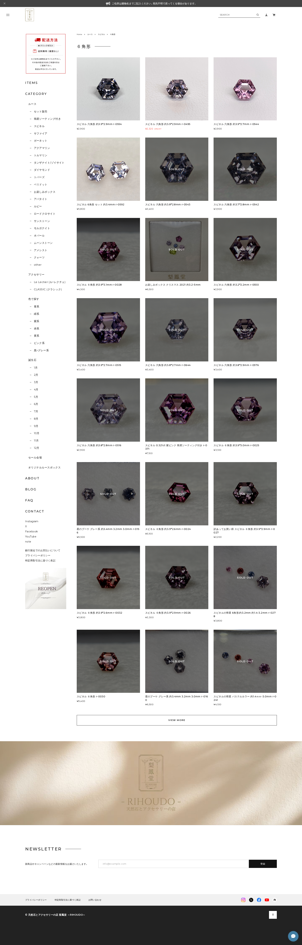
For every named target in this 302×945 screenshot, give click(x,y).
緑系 (36, 313)
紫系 (36, 321)
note (28, 541)
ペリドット (40, 184)
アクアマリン (42, 148)
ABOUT (32, 478)
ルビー (38, 206)
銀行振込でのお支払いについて (42, 550)
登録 (262, 863)
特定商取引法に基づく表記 (40, 560)
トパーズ (39, 177)
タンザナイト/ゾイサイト (49, 162)
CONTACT (34, 511)
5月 (36, 396)
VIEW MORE (176, 720)
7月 (36, 411)
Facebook (31, 531)
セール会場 (35, 457)
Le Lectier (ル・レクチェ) (50, 282)
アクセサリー (36, 274)
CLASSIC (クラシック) (48, 289)
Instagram (31, 521)
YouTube (30, 536)
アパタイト (40, 199)
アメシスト (40, 250)
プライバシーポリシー (37, 555)
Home (79, 34)
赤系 (36, 328)
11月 (36, 440)
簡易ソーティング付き (47, 118)
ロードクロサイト (44, 213)
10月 (36, 433)
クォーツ (39, 257)
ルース (32, 104)
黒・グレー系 (41, 350)
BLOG (31, 489)
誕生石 (32, 360)
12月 (36, 448)
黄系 (36, 335)
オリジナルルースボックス (44, 467)
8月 (36, 418)
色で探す (33, 299)
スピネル (39, 126)
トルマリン (40, 155)
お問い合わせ (94, 900)
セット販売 (40, 111)
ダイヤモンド (42, 169)
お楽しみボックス (44, 191)
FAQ (29, 500)
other (38, 264)
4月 (36, 389)
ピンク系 (39, 343)
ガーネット (40, 140)
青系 (36, 306)
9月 (36, 426)
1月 (36, 367)
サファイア (40, 133)
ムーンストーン (43, 243)
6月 (36, 404)
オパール (39, 235)
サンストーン (42, 221)
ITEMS (31, 83)
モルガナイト (42, 228)
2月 (36, 374)
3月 (36, 382)
